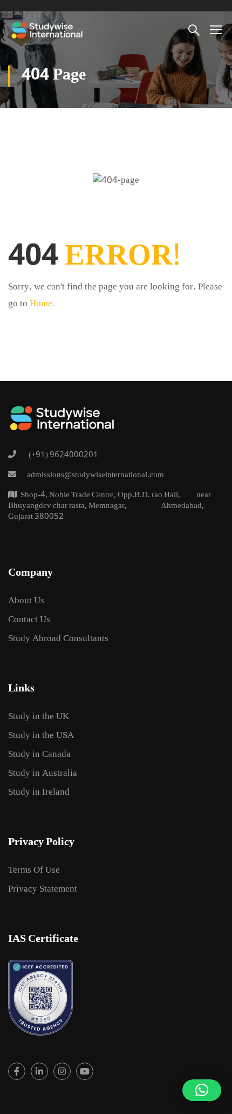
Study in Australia (42, 774)
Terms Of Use (34, 871)
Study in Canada (39, 755)
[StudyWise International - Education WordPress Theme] (47, 29)
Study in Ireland (39, 793)
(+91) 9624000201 (62, 456)
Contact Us (29, 620)
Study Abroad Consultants (58, 639)
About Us (26, 601)
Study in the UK (38, 717)
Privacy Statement (42, 890)
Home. (42, 304)
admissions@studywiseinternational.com (95, 476)
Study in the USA (41, 736)
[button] (201, 1090)
